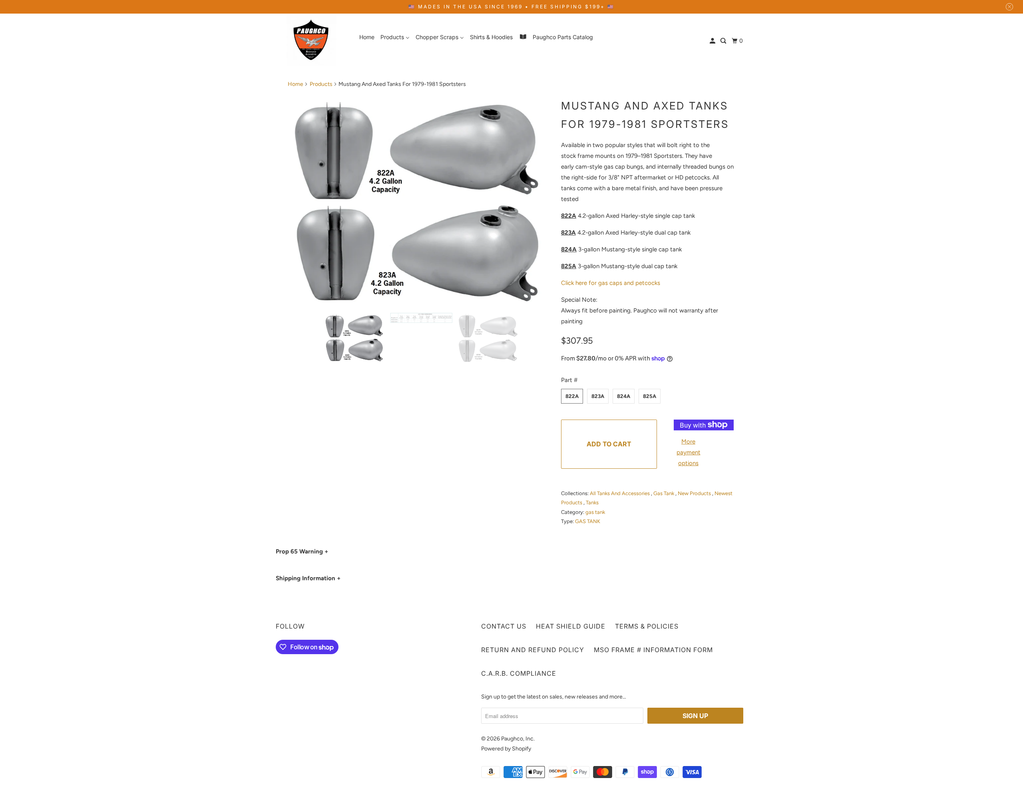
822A (572, 396)
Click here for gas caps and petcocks (610, 283)
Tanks (592, 502)
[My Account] (713, 41)
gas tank (595, 512)
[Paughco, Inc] (312, 41)
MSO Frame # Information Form (653, 650)
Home (295, 84)
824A (623, 396)
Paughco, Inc (517, 738)
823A (597, 396)
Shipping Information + (308, 578)
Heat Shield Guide (570, 626)
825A (649, 396)
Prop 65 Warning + (302, 551)
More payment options (689, 452)
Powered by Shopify (506, 748)
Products (321, 84)
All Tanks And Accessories (620, 493)
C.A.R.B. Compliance (518, 673)
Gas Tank (664, 493)
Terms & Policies (647, 626)
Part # (569, 380)
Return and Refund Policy (532, 650)
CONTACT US (503, 626)
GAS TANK (587, 521)
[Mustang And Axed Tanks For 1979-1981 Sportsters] (420, 200)
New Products (695, 493)
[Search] (724, 41)
